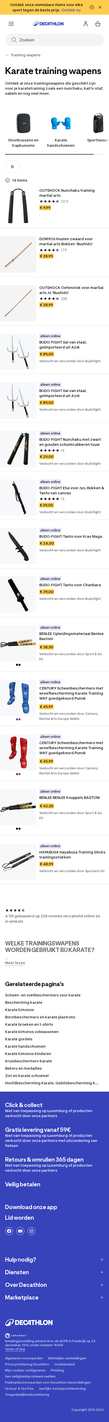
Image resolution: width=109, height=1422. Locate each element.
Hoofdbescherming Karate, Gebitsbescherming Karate (55, 1083)
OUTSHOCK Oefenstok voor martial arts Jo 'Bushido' (71, 290)
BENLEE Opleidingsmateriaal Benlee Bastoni (71, 636)
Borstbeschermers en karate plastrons (40, 1017)
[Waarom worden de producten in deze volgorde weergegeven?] (7, 180)
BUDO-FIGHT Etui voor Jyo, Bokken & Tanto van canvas (72, 490)
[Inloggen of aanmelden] (86, 24)
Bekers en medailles (23, 1068)
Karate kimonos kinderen (28, 1053)
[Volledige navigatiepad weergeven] (7, 55)
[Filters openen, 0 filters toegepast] (12, 167)
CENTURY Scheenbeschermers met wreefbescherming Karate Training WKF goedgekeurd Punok (71, 693)
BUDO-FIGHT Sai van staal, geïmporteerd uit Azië (63, 344)
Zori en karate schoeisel (27, 1075)
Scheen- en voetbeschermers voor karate (43, 995)
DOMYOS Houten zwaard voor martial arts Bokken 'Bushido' (66, 241)
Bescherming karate (23, 1002)
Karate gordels (18, 1039)
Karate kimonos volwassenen (32, 1031)
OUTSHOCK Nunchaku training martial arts (67, 193)
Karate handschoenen (61, 143)
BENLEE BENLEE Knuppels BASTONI (69, 797)
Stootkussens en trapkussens (23, 143)
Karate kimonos (19, 1010)
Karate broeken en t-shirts (29, 1024)
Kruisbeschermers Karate (28, 1061)
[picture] (18, 206)
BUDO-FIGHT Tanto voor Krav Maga (70, 536)
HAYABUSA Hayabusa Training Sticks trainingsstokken (72, 854)
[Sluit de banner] (100, 7)
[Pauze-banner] (92, 7)
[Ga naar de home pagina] (48, 23)
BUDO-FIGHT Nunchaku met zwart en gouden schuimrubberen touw (70, 442)
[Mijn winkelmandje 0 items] (98, 24)
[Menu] (11, 24)
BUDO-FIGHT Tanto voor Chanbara (70, 585)
